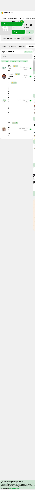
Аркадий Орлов (9, 129)
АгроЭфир (12, 46)
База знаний (12, 18)
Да (24, 38)
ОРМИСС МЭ (9, 68)
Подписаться (18, 32)
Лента (4, 18)
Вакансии (21, 46)
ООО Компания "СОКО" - (8, 101)
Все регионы (5, 61)
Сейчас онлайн (23, 61)
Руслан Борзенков (10, 76)
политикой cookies (14, 488)
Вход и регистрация (11, 24)
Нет (30, 38)
